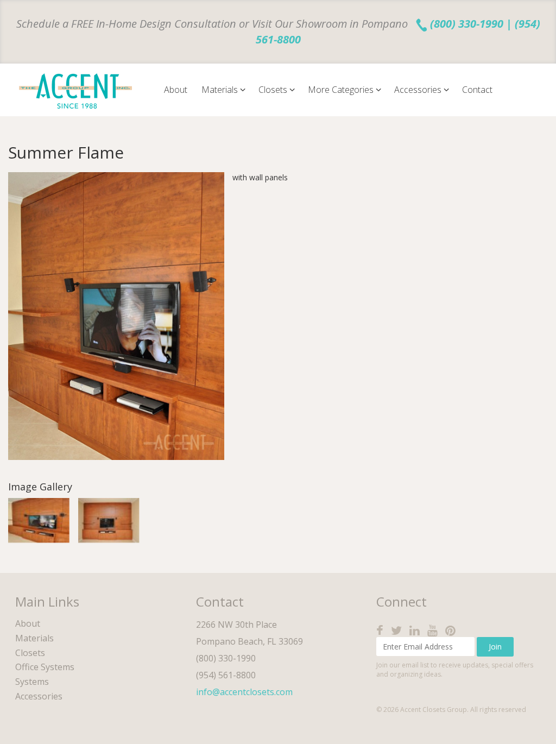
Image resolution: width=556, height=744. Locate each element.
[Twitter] (399, 630)
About (175, 90)
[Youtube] (435, 630)
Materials (220, 90)
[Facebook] (382, 630)
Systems (32, 682)
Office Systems (44, 667)
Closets (273, 90)
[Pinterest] (453, 630)
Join (495, 646)
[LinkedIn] (417, 630)
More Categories (342, 90)
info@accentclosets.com (244, 692)
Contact (477, 90)
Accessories (419, 90)
